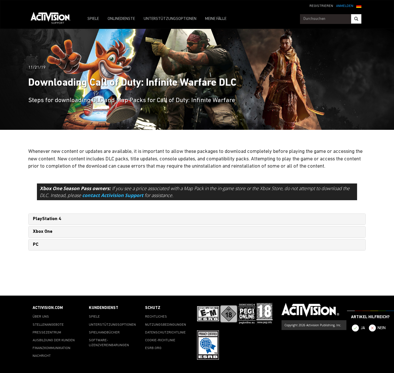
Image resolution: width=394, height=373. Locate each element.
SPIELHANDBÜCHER (104, 332)
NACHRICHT (42, 356)
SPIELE (93, 19)
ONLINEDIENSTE (121, 19)
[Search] (356, 19)
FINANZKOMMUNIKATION (51, 348)
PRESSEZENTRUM (47, 332)
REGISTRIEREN (321, 6)
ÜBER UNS (41, 316)
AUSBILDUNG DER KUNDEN (54, 340)
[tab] (197, 219)
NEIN (382, 328)
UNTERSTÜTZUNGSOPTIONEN (170, 19)
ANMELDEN (344, 6)
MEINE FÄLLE (215, 19)
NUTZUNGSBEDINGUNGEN (165, 325)
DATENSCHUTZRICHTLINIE (165, 332)
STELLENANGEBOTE (48, 325)
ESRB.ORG (153, 348)
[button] (358, 5)
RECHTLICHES (156, 316)
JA (363, 328)
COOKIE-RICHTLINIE (160, 340)
